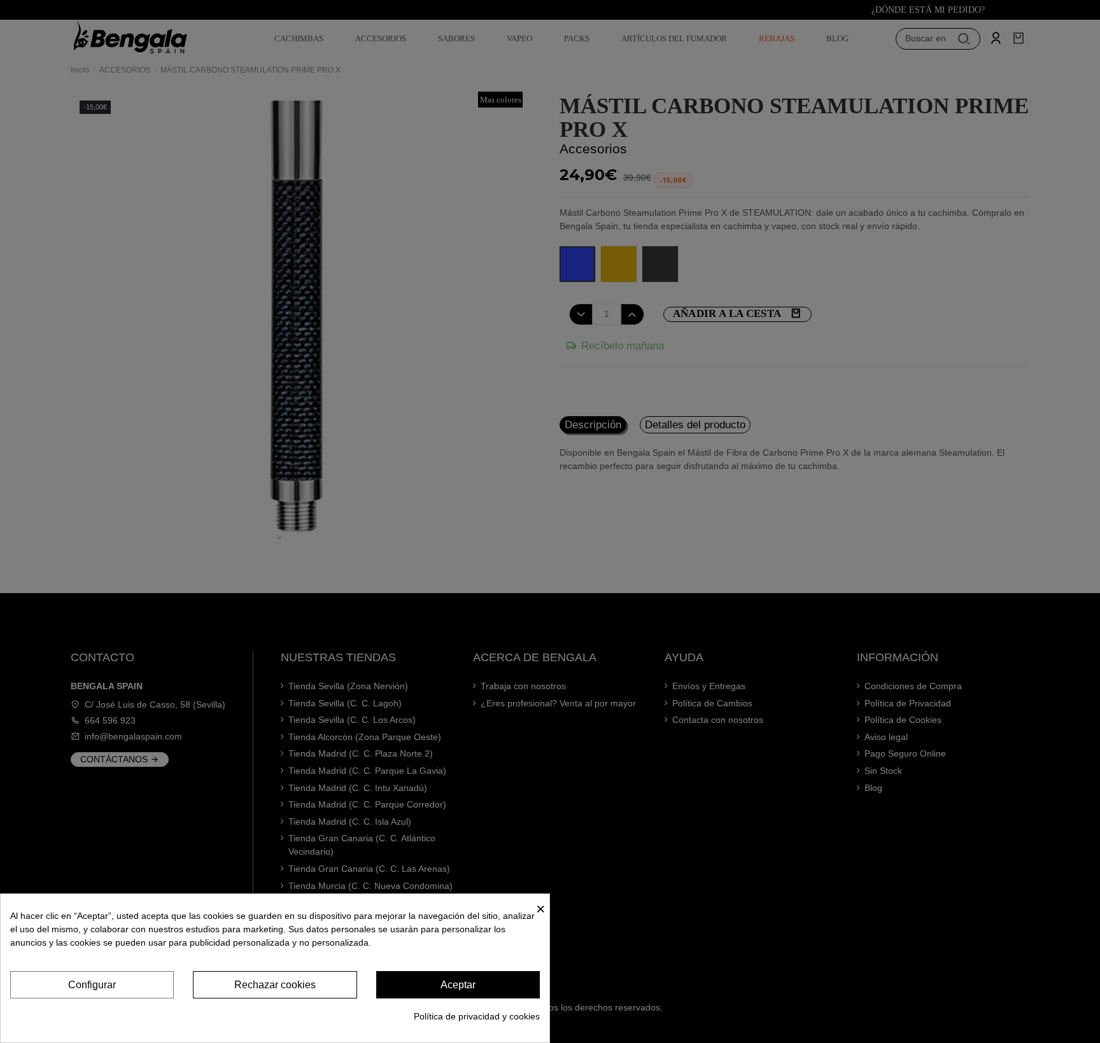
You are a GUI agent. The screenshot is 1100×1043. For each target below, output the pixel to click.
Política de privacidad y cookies (477, 1016)
